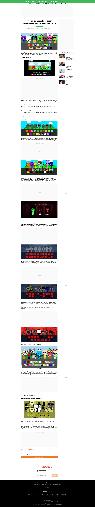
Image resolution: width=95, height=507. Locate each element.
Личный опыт (44, 3)
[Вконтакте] (46, 482)
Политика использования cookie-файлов (37, 485)
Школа (50, 1)
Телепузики (55, 223)
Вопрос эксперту (53, 3)
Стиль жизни (31, 3)
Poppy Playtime (26, 225)
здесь (50, 428)
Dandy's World (35, 371)
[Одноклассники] (48, 482)
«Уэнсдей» (43, 225)
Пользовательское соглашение (46, 484)
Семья (46, 1)
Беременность (40, 1)
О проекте (34, 484)
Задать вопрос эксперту (61, 485)
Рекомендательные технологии (50, 485)
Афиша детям (60, 3)
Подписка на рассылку (41, 470)
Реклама (38, 484)
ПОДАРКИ (65, 3)
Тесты (49, 3)
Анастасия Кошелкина (30, 449)
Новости (33, 1)
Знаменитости (38, 3)
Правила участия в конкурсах (58, 484)
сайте (22, 104)
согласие (40, 471)
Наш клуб (55, 1)
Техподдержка (47, 487)
